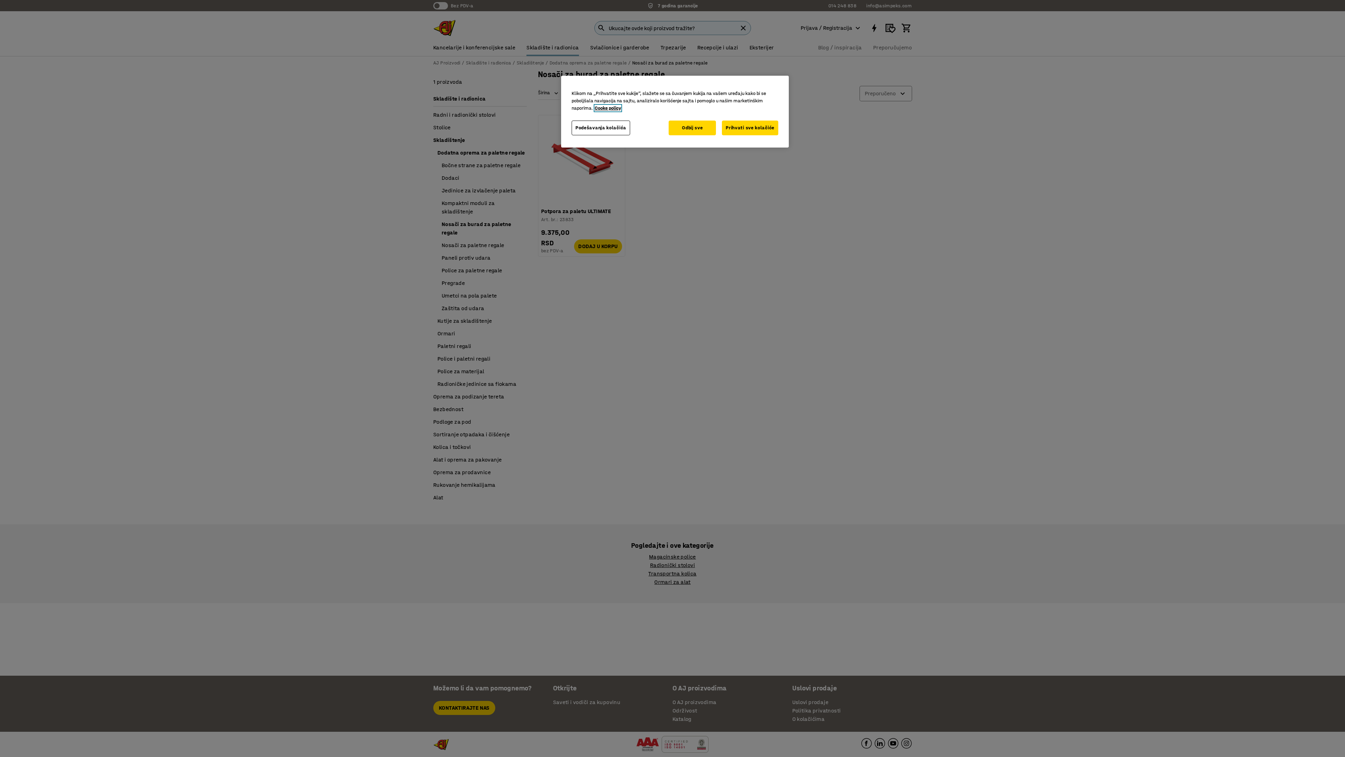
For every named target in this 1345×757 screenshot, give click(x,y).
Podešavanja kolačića (600, 128)
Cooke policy (608, 108)
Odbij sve (692, 128)
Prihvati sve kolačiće (750, 128)
